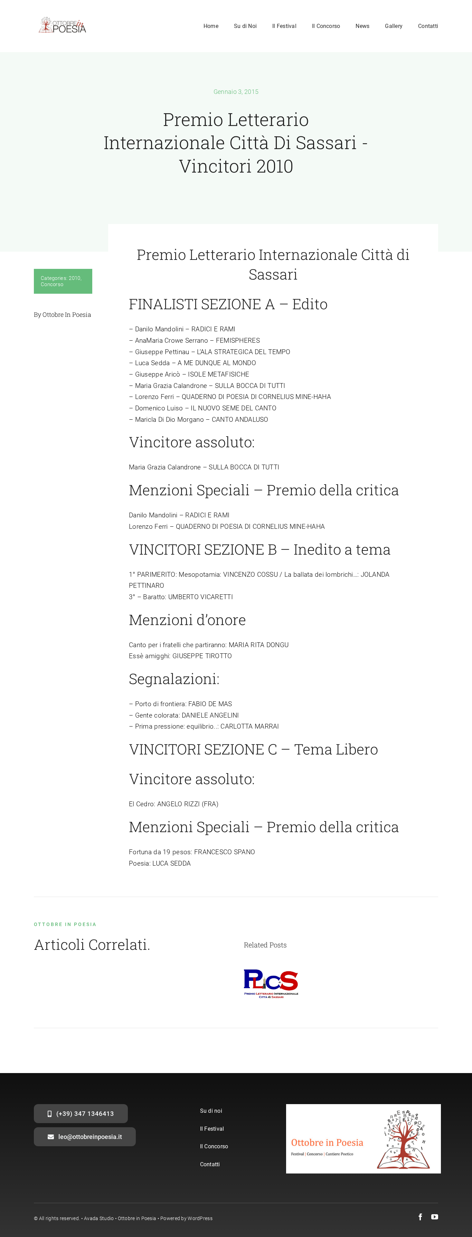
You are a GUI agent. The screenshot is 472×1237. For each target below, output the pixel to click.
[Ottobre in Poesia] (62, 16)
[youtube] (434, 1217)
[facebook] (420, 1217)
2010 (74, 278)
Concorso (52, 284)
